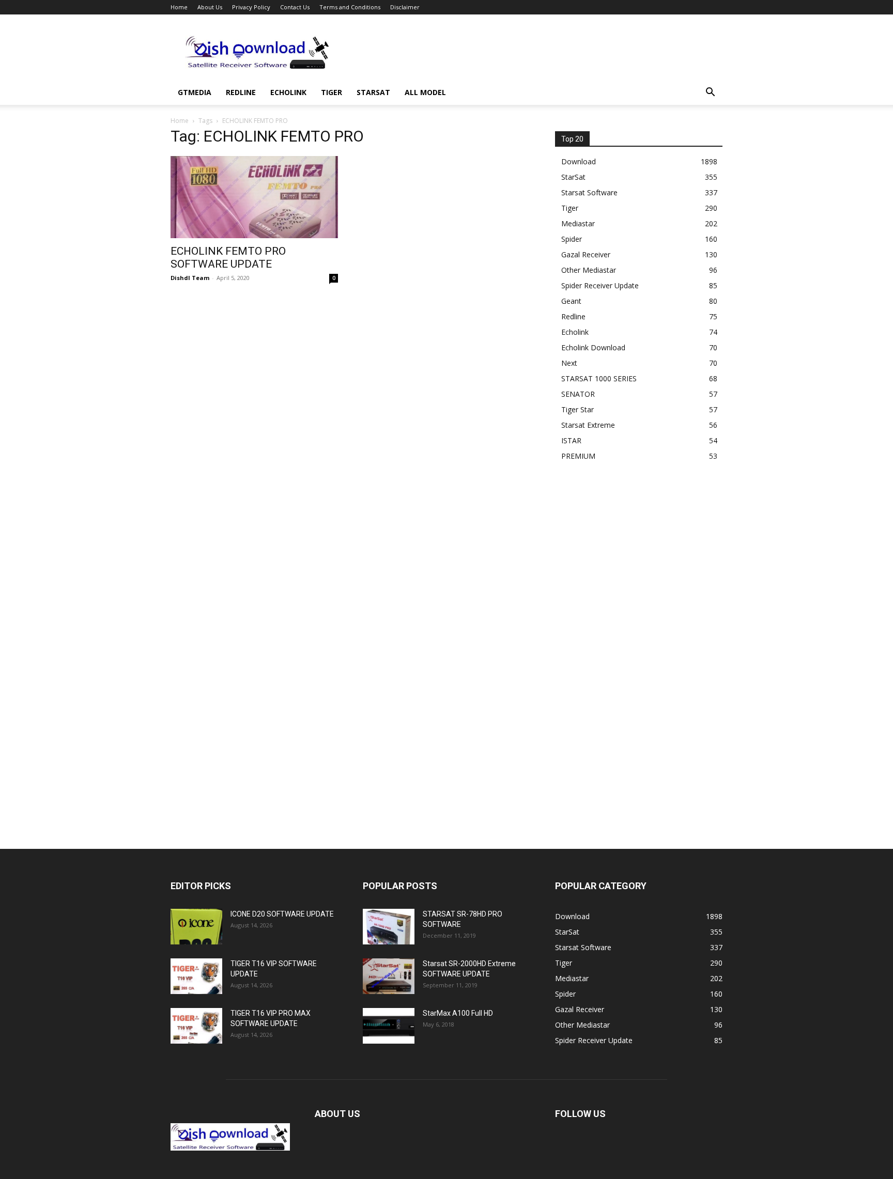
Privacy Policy (251, 7)
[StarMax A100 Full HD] (388, 1026)
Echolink (288, 92)
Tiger (331, 92)
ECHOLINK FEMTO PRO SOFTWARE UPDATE (228, 257)
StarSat (373, 92)
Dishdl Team (190, 278)
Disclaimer (405, 7)
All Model (425, 92)
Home (179, 7)
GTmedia (194, 92)
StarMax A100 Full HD (458, 1013)
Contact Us (295, 7)
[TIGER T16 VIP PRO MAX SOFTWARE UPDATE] (196, 1026)
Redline (241, 92)
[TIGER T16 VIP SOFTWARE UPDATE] (196, 976)
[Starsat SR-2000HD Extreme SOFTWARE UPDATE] (388, 976)
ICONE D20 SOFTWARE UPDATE (282, 914)
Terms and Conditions (349, 7)
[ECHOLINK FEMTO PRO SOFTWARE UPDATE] (254, 197)
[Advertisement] (534, 52)
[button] (710, 93)
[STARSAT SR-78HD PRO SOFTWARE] (388, 926)
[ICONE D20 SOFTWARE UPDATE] (196, 926)
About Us (209, 7)
